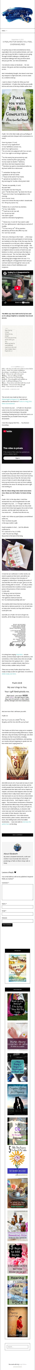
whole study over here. (10, 674)
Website (4, 918)
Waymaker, (19, 654)
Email (4, 911)
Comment (5, 883)
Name (4, 904)
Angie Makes (22, 1364)
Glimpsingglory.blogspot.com (11, 399)
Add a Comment (17, 835)
